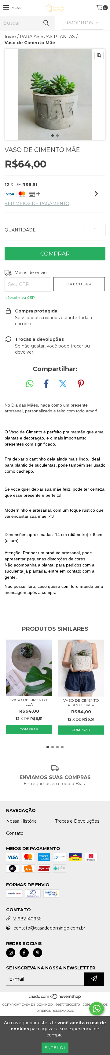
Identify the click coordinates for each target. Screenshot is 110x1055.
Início (10, 36)
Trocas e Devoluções (77, 821)
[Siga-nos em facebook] (24, 952)
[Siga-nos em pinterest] (37, 952)
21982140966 (27, 919)
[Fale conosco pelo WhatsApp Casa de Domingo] (96, 1008)
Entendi (55, 1047)
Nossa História (21, 821)
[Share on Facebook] (46, 384)
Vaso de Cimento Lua (29, 702)
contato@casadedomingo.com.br (49, 928)
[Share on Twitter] (63, 384)
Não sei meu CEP (20, 297)
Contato (15, 833)
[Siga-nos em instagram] (10, 952)
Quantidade (20, 230)
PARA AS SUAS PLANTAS (47, 36)
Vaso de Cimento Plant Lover (81, 702)
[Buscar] (46, 23)
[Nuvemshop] (55, 998)
